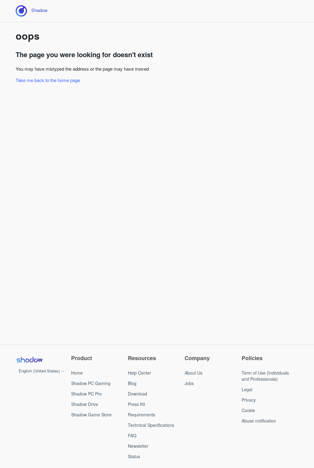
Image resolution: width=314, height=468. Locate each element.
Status (134, 456)
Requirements (141, 414)
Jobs (189, 383)
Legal (247, 389)
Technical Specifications (151, 425)
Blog (132, 383)
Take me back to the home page (48, 80)
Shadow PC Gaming (90, 383)
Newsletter (138, 446)
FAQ (132, 435)
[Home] (29, 359)
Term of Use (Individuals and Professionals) (265, 376)
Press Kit (136, 404)
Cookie (248, 410)
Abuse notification (259, 421)
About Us (193, 373)
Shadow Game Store (91, 414)
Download (137, 394)
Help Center (139, 373)
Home (77, 373)
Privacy (249, 400)
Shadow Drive (84, 404)
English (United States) (40, 371)
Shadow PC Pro (86, 394)
